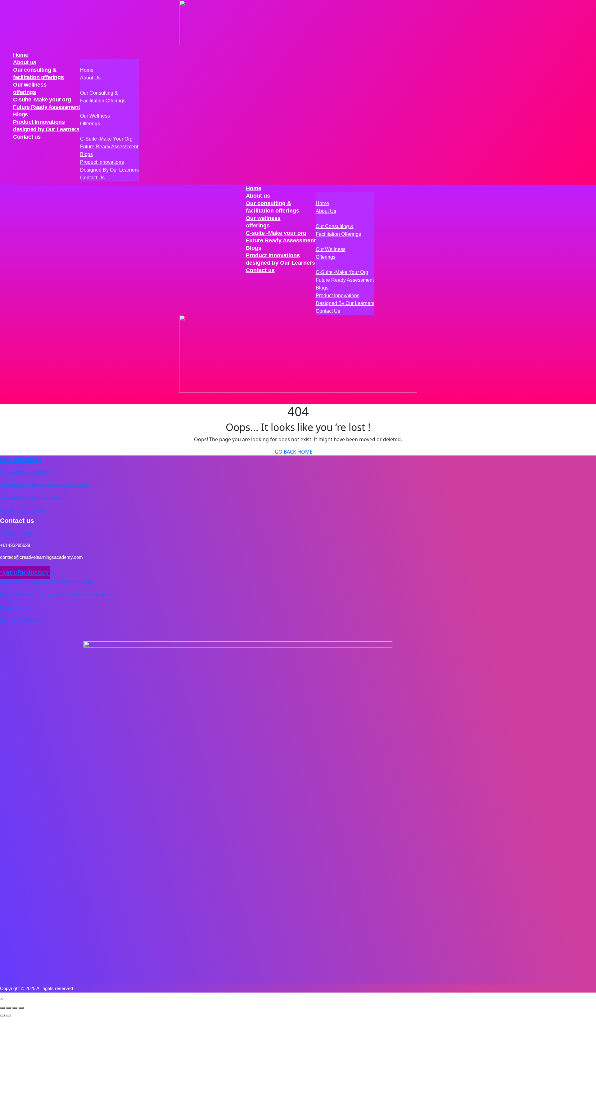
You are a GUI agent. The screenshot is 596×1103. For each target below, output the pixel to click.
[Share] (14, 1008)
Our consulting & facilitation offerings (38, 73)
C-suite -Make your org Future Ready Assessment (46, 103)
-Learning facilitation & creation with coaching (45, 484)
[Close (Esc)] (21, 1008)
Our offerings (21, 459)
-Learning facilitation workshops (32, 497)
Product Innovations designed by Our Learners (46, 125)
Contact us (27, 137)
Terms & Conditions (20, 620)
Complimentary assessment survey (47, 582)
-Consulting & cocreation (25, 472)
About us (90, 77)
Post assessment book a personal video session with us (57, 594)
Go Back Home (294, 451)
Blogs (86, 154)
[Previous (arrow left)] (2, 1015)
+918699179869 (16, 533)
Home (86, 70)
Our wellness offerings (29, 88)
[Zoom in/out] (2, 1008)
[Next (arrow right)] (8, 1015)
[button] (1, 998)
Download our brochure (23, 510)
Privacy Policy (14, 607)
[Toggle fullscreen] (8, 1008)
